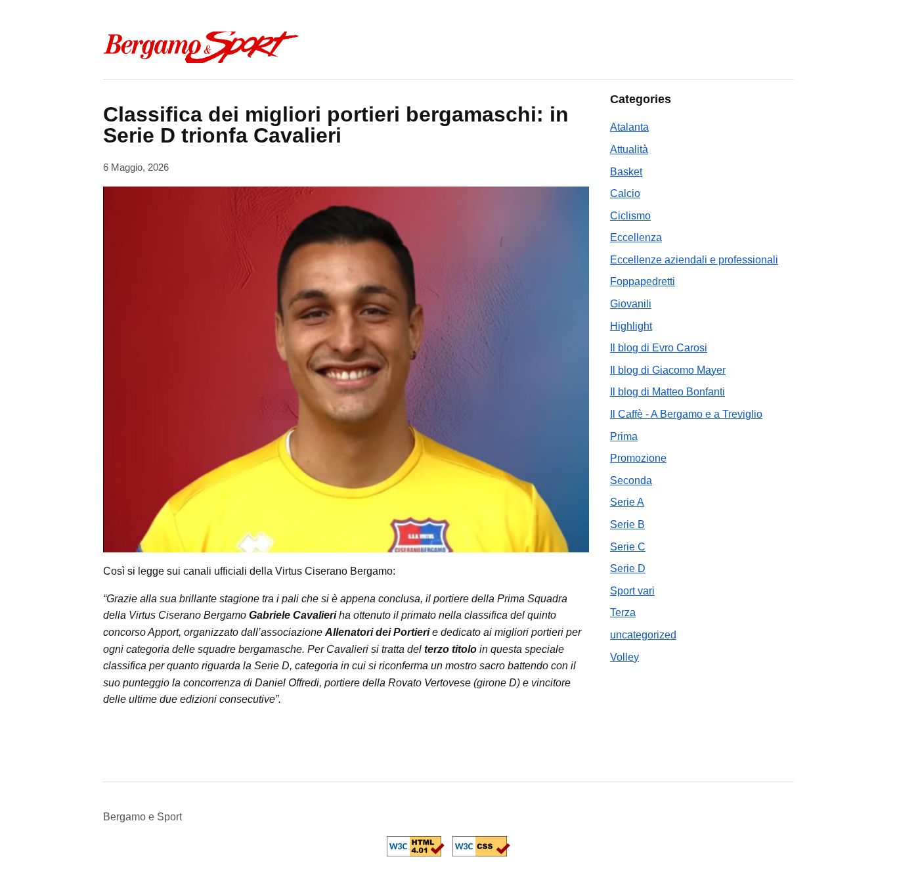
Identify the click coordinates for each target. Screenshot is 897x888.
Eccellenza (636, 237)
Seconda (631, 480)
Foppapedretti (642, 281)
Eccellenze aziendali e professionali (694, 259)
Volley (624, 657)
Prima (624, 436)
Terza (623, 612)
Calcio (625, 193)
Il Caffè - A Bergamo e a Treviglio (686, 414)
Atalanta (629, 127)
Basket (626, 171)
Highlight (631, 326)
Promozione (638, 458)
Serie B (627, 524)
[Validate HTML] (416, 846)
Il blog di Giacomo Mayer (668, 370)
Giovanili (630, 303)
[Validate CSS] (481, 846)
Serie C (627, 546)
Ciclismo (630, 215)
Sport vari (632, 590)
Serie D (627, 568)
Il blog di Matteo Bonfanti (667, 391)
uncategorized (643, 634)
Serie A (627, 502)
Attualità (629, 149)
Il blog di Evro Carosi (658, 347)
